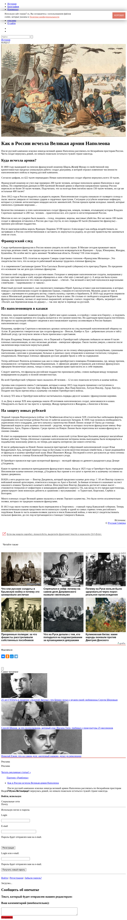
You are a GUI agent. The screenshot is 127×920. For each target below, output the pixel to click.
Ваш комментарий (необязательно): (25, 903)
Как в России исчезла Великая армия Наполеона (33, 783)
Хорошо (119, 15)
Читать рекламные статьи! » (16, 772)
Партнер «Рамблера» (18, 777)
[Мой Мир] (12, 656)
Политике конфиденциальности (44, 17)
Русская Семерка (117, 523)
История (11, 3)
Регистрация (16, 878)
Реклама (11, 20)
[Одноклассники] (7, 656)
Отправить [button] (7, 917)
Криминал (12, 9)
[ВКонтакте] (3, 656)
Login (4, 815)
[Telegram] (16, 656)
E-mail (4, 826)
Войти (4, 878)
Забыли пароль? (33, 878)
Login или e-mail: (10, 853)
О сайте (11, 23)
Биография (13, 6)
